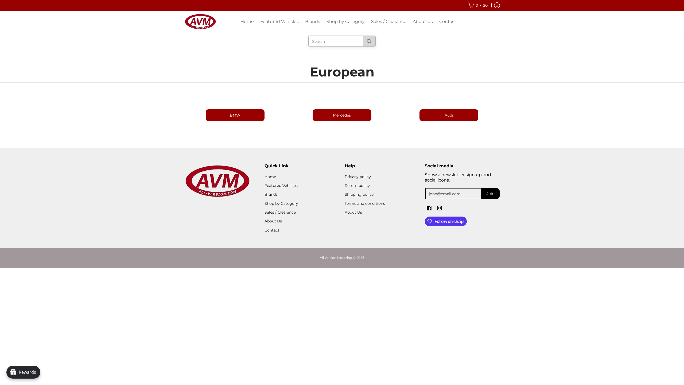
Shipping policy (359, 194)
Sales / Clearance (280, 212)
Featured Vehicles (281, 185)
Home (270, 176)
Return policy (357, 185)
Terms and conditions (365, 203)
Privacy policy (358, 176)
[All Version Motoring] (200, 22)
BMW (235, 115)
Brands (271, 194)
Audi (449, 115)
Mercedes (342, 115)
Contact (272, 230)
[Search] (369, 41)
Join (490, 193)
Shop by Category (281, 203)
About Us (273, 221)
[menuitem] (478, 5)
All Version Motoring (336, 258)
